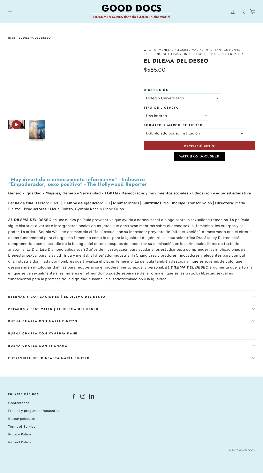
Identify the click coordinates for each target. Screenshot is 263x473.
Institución (156, 89)
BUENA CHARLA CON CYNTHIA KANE (42, 333)
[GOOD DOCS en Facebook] (74, 396)
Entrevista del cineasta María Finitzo (49, 358)
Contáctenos (18, 403)
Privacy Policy (19, 434)
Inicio (12, 37)
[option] (68, 82)
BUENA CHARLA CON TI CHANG (38, 346)
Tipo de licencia (161, 107)
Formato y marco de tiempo (173, 125)
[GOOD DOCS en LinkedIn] (91, 396)
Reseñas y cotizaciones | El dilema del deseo (57, 297)
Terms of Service (22, 426)
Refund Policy (19, 442)
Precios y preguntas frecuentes (33, 411)
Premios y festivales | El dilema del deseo (53, 309)
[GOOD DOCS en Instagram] (82, 396)
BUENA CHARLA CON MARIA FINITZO (43, 321)
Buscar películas (21, 419)
